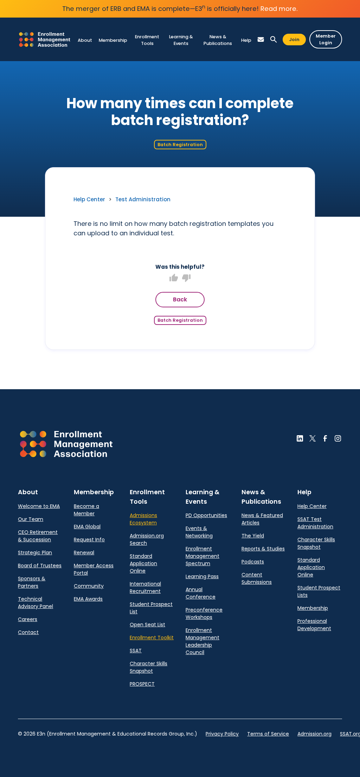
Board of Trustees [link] (40, 565)
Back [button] (180, 299)
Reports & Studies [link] (263, 548)
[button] (84, 40)
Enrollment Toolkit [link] (152, 637)
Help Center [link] (89, 199)
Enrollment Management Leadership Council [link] (202, 641)
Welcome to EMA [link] (39, 506)
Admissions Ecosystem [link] (143, 519)
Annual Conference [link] (201, 593)
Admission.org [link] (314, 733)
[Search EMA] (273, 39)
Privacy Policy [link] (222, 733)
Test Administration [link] (143, 199)
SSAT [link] (136, 650)
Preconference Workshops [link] (204, 613)
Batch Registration (180, 145)
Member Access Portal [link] (94, 569)
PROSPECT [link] (142, 683)
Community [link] (89, 585)
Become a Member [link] (86, 510)
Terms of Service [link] (268, 733)
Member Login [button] (326, 39)
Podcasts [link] (253, 561)
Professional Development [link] (314, 625)
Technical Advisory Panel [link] (35, 602)
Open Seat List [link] (147, 624)
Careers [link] (27, 619)
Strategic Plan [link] (35, 552)
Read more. (279, 8)
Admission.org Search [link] (147, 539)
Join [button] (294, 40)
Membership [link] (312, 608)
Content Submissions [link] (257, 578)
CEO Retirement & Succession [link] (38, 536)
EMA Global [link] (87, 526)
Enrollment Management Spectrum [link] (202, 556)
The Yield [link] (253, 535)
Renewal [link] (84, 552)
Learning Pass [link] (202, 576)
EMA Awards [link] (88, 598)
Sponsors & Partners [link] (31, 582)
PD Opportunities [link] (206, 515)
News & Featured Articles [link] (262, 519)
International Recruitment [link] (145, 587)
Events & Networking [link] (199, 532)
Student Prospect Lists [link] (318, 591)
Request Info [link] (89, 539)
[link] (44, 39)
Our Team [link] (30, 519)
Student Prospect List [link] (151, 608)
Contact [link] (28, 632)
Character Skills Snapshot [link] (148, 667)
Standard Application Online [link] (143, 563)
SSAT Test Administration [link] (315, 523)
